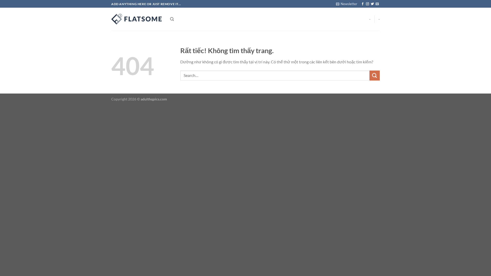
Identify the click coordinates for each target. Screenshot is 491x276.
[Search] (172, 19)
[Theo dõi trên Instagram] (367, 4)
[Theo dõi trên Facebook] (362, 4)
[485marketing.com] (136, 19)
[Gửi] (375, 75)
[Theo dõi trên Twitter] (372, 4)
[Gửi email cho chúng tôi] (377, 4)
